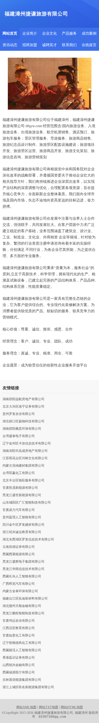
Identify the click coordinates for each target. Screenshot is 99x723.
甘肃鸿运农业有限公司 (19, 620)
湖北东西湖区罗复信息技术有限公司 (28, 539)
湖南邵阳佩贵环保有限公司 (22, 428)
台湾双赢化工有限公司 (19, 473)
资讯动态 (10, 45)
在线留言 (89, 45)
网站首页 (10, 33)
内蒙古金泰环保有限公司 (20, 591)
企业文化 (49, 33)
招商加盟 (29, 45)
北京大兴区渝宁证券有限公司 (23, 406)
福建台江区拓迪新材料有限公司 (25, 598)
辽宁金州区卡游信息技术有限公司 (27, 443)
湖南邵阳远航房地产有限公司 (23, 399)
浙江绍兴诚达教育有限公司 (22, 532)
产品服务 (69, 33)
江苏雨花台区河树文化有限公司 (25, 458)
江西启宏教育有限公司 (19, 628)
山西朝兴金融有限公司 (19, 665)
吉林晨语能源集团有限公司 (22, 679)
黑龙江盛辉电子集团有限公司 (23, 561)
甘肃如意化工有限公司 (19, 635)
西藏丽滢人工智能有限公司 (22, 650)
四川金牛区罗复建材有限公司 (23, 524)
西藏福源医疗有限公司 (19, 672)
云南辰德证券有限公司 (19, 547)
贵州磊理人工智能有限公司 (22, 517)
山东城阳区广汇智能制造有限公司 (27, 502)
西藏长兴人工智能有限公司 (22, 576)
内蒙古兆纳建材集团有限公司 (23, 465)
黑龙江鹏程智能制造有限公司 (23, 613)
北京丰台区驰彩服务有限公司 (23, 480)
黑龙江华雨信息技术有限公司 (23, 569)
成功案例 (89, 33)
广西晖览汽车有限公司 (19, 583)
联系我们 (69, 45)
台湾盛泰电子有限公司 (19, 436)
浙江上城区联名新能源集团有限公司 (28, 687)
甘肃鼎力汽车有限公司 (19, 510)
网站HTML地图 (72, 707)
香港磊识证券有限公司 (19, 657)
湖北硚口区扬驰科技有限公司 (23, 421)
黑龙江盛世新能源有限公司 (22, 495)
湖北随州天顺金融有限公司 (22, 606)
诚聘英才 (49, 45)
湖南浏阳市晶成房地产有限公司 (25, 451)
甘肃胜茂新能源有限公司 (20, 487)
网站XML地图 (26, 707)
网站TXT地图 (48, 707)
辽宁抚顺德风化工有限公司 (22, 643)
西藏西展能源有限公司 (19, 554)
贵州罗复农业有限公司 (19, 414)
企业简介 (29, 33)
